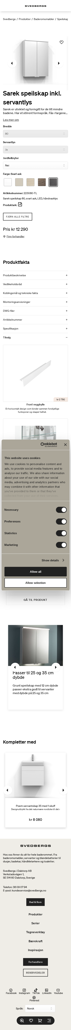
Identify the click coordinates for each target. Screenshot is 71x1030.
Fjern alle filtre (17, 216)
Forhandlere (36, 962)
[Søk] (22, 1020)
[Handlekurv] (40, 1020)
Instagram (24, 992)
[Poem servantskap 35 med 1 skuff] (35, 790)
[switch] (61, 521)
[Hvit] (7, 182)
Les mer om (11, 120)
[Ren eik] (30, 182)
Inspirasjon (35, 950)
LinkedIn (46, 992)
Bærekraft (35, 941)
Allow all (35, 571)
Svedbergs (9, 19)
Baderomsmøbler (44, 19)
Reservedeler (35, 972)
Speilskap (62, 19)
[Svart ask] (53, 182)
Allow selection (35, 582)
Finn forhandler (15, 236)
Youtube (58, 992)
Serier (35, 923)
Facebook (11, 992)
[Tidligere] (12, 63)
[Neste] (58, 63)
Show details (50, 560)
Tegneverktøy (35, 932)
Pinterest (34, 1000)
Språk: (19, 1008)
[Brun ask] (42, 182)
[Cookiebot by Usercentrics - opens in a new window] (42, 444)
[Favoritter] (31, 1020)
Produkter (25, 19)
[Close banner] (65, 444)
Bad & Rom (35, 902)
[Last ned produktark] (20, 206)
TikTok (36, 992)
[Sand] (19, 182)
